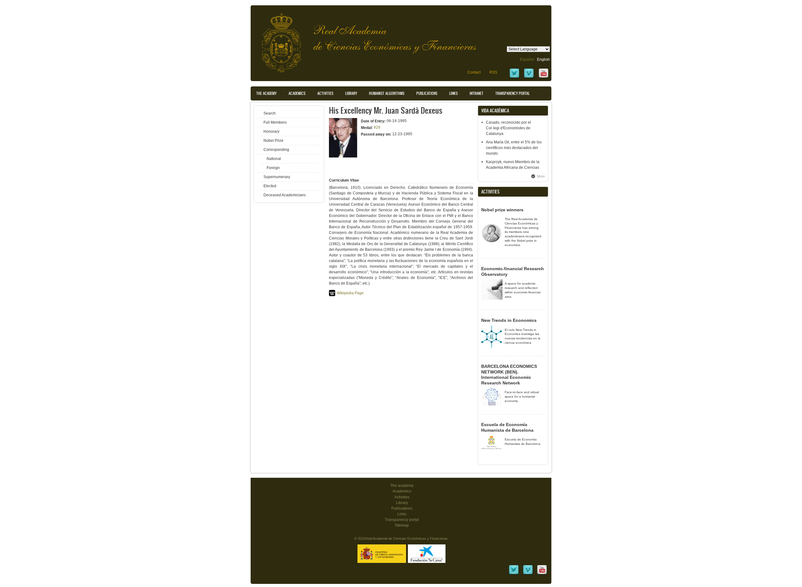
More (541, 176)
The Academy (266, 93)
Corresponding (276, 149)
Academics (297, 93)
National (274, 159)
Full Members (275, 122)
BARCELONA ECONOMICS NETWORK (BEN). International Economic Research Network (509, 374)
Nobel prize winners (502, 209)
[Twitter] (514, 77)
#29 (377, 127)
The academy (402, 485)
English (543, 59)
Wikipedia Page (350, 293)
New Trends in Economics (509, 320)
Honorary (271, 131)
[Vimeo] (529, 77)
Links (453, 93)
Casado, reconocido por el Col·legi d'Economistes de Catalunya (508, 128)
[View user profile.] (343, 156)
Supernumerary (276, 177)
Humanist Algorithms (386, 93)
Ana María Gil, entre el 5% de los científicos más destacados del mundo (514, 148)
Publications (426, 93)
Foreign (273, 168)
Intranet (476, 93)
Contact (474, 72)
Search (269, 113)
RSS (493, 72)
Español (527, 59)
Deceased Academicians (284, 195)
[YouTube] (544, 77)
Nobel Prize (273, 140)
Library (351, 93)
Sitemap (402, 525)
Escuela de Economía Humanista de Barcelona (507, 427)
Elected (269, 186)
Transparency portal (512, 93)
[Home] (276, 39)
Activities (325, 93)
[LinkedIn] (514, 574)
